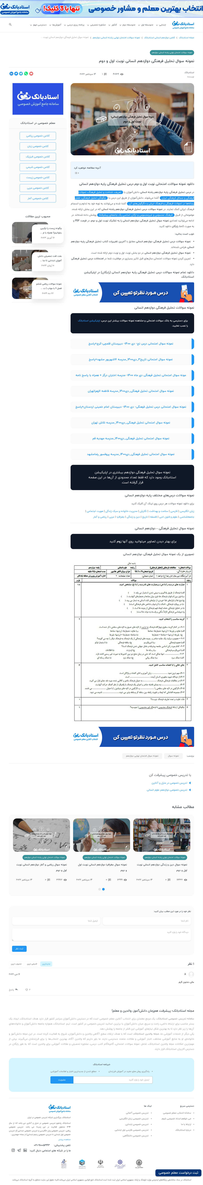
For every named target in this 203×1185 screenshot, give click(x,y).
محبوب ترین (16, 964)
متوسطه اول (147, 24)
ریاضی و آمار (100, 517)
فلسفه (153, 517)
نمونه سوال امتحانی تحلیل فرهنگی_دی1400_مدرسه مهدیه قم (130, 439)
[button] (103, 889)
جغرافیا (120, 517)
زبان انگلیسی (187, 511)
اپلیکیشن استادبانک (89, 320)
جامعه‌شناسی (187, 517)
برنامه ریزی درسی (75, 24)
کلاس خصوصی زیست (37, 177)
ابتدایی (162, 24)
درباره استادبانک (183, 1130)
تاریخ (145, 517)
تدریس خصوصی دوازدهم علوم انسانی (167, 790)
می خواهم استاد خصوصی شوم (176, 1118)
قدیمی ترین (32, 964)
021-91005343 (42, 1145)
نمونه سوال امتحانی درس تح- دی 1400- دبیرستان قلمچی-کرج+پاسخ (130, 344)
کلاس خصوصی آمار (38, 198)
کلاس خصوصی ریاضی (37, 136)
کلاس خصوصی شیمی (37, 167)
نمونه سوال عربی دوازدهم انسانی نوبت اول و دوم (42, 867)
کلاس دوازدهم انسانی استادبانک (159, 37)
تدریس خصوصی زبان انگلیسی (134, 1118)
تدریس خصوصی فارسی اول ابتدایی (132, 1130)
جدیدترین (46, 964)
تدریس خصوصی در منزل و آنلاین (169, 783)
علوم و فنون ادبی (168, 517)
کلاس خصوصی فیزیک (38, 156)
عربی (111, 517)
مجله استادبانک (186, 37)
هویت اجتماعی (95, 511)
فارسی (173, 511)
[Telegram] (19, 1151)
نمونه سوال (173, 755)
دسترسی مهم (39, 24)
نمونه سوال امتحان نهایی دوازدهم (142, 755)
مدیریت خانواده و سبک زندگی (121, 511)
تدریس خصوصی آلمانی (137, 1113)
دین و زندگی (133, 517)
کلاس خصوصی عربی (38, 188)
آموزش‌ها (56, 24)
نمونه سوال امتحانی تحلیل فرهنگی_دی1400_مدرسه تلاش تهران (130, 423)
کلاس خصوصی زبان (37, 146)
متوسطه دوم (129, 24)
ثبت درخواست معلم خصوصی (178, 1173)
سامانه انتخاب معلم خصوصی (177, 1113)
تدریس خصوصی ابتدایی (137, 1124)
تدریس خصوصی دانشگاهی (136, 1135)
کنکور (114, 24)
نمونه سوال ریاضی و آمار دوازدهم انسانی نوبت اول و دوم (101, 867)
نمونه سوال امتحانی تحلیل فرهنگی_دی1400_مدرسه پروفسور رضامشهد (130, 454)
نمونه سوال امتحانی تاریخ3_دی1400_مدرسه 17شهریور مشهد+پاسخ (131, 360)
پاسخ (11, 989)
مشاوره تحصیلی (98, 24)
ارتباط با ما (186, 1124)
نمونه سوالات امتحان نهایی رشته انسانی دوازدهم (116, 37)
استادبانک (189, 72)
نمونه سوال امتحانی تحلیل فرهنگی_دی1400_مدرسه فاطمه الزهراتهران (131, 391)
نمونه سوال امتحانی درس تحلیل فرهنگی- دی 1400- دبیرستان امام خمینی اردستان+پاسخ (130, 407)
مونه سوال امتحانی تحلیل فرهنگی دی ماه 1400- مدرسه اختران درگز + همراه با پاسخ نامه (131, 375)
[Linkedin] (25, 1151)
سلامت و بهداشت (158, 511)
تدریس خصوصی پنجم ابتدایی (39, 1134)
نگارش (143, 511)
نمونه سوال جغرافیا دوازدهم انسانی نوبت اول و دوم (162, 867)
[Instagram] (13, 1151)
